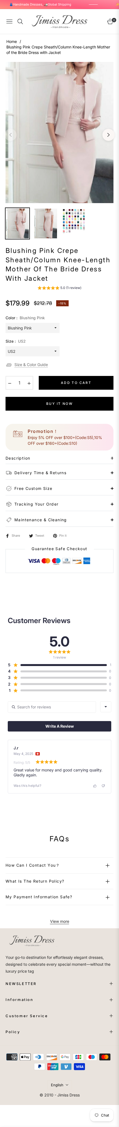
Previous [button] (10, 135)
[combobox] (105, 706)
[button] (59, 288)
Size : (16, 341)
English (57, 1085)
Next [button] (108, 135)
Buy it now (59, 404)
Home (11, 41)
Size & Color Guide (31, 364)
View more (59, 921)
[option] (59, 132)
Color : (25, 317)
